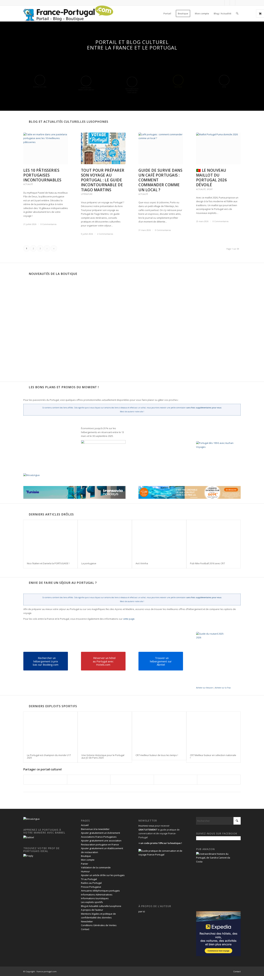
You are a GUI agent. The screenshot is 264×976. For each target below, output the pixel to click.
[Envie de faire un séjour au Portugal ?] (25, 582)
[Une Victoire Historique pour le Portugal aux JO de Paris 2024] (105, 731)
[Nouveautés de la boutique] (25, 273)
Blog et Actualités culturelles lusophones (68, 122)
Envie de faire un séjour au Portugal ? (63, 583)
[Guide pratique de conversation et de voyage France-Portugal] (201, 333)
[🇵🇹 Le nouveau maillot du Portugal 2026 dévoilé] (218, 148)
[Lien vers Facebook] (221, 2)
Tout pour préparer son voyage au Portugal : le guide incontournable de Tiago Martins (102, 180)
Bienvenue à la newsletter (95, 829)
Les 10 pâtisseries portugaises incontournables (42, 175)
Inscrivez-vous (146, 825)
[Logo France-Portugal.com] (68, 13)
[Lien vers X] (227, 2)
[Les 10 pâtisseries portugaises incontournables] (45, 148)
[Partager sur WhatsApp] (132, 779)
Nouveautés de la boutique (53, 274)
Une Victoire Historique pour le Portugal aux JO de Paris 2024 (102, 756)
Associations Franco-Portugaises (99, 836)
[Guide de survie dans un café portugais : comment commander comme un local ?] (160, 148)
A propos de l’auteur (92, 909)
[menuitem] (167, 13)
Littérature (86, 194)
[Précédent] (28, 306)
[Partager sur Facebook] (45, 779)
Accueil (85, 825)
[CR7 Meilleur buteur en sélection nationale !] (213, 731)
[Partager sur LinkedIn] (175, 779)
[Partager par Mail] (218, 779)
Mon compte (87, 859)
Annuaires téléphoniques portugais (100, 890)
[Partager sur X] (88, 779)
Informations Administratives (96, 894)
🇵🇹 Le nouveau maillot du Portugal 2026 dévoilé (211, 177)
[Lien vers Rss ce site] (238, 2)
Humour (85, 871)
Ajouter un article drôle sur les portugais (103, 875)
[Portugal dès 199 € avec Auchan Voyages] (217, 459)
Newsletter (87, 921)
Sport (210, 189)
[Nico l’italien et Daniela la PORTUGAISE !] (50, 539)
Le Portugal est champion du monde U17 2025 (49, 756)
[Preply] (28, 855)
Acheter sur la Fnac (223, 687)
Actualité (28, 184)
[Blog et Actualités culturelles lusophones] (25, 121)
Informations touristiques (95, 898)
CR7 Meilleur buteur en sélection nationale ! (213, 756)
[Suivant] (143, 306)
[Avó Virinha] (159, 539)
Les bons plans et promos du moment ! (64, 387)
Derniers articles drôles (51, 514)
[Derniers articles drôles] (25, 514)
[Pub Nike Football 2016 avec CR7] (213, 539)
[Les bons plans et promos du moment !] (25, 387)
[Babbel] (28, 837)
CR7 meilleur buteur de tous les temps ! (157, 755)
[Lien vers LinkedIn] (232, 2)
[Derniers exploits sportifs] (25, 706)
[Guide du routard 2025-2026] (212, 659)
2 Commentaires (105, 234)
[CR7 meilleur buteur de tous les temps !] (159, 731)
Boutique (86, 856)
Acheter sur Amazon (204, 687)
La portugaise (88, 563)
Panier (84, 863)
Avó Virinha (142, 563)
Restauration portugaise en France (100, 844)
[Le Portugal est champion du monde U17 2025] (50, 731)
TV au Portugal (89, 879)
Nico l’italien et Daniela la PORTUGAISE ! (48, 563)
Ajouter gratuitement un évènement (100, 832)
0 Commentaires (48, 224)
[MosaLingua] (31, 475)
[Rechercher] (237, 13)
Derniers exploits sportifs (53, 706)
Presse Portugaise (91, 886)
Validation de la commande (96, 867)
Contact (85, 929)
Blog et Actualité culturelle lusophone (101, 906)
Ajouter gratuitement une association (101, 840)
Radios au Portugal (91, 882)
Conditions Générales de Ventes (99, 925)
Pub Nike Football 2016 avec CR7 (207, 563)
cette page (129, 618)
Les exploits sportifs (92, 902)
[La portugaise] (105, 539)
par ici (141, 911)
